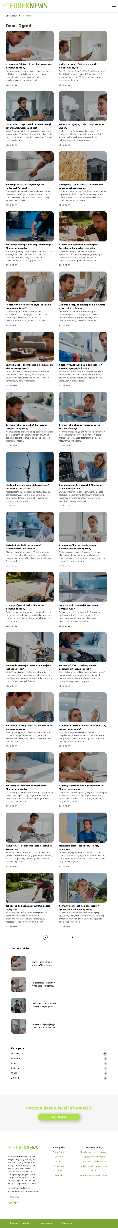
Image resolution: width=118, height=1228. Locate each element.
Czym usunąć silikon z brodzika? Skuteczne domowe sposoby (29, 66)
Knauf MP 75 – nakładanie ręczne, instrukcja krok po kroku (29, 847)
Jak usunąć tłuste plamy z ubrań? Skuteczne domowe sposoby (29, 727)
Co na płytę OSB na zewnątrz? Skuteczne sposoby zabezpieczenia (81, 186)
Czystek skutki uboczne (94, 1157)
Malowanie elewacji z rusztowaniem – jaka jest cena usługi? (28, 667)
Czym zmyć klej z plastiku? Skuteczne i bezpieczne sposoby (26, 426)
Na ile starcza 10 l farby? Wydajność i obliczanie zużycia (78, 66)
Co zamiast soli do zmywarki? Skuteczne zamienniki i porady (80, 486)
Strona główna (12, 15)
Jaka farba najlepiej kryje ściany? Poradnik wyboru (82, 126)
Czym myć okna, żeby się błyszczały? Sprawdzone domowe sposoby (79, 907)
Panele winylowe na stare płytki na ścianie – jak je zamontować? (29, 306)
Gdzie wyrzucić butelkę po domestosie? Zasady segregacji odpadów (80, 366)
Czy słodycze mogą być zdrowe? (94, 1175)
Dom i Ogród (17, 1053)
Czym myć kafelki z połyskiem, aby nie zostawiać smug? (79, 426)
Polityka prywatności (20, 1223)
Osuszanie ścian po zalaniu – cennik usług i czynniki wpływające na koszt (28, 126)
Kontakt (13, 1203)
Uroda (14, 1073)
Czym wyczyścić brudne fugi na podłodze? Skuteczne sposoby (81, 787)
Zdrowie (15, 1078)
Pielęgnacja (16, 1068)
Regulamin (67, 1223)
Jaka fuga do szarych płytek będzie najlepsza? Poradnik (25, 186)
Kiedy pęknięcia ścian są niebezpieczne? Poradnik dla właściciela (27, 486)
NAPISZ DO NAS (59, 1117)
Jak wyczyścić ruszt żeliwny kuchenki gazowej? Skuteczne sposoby (78, 667)
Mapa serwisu (45, 1223)
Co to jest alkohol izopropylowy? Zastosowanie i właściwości (23, 547)
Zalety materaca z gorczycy (94, 1152)
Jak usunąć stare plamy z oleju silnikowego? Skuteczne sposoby (29, 246)
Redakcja (13, 1197)
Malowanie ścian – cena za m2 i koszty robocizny (79, 847)
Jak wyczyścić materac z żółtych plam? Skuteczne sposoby (26, 787)
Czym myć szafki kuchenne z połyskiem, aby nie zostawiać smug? (82, 727)
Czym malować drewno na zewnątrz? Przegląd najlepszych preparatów (78, 246)
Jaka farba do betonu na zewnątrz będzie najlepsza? (28, 907)
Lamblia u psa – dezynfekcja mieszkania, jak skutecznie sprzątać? (29, 366)
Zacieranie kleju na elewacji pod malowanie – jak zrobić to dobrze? (82, 306)
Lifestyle (15, 1058)
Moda (14, 1063)
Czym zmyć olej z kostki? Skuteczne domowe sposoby (25, 607)
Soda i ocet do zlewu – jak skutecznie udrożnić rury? (79, 607)
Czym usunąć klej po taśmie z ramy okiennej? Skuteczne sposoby (77, 547)
